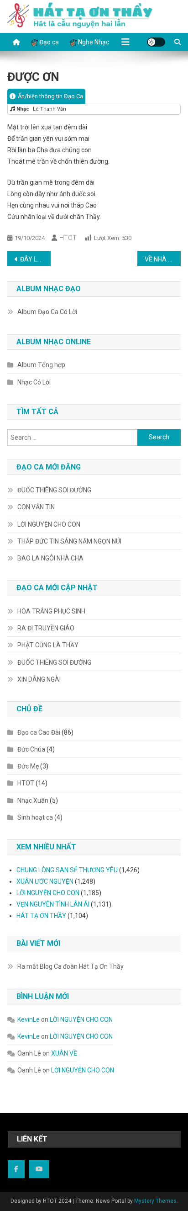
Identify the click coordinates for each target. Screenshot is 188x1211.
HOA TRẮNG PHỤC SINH (51, 611)
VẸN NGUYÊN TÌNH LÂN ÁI (52, 904)
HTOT (68, 237)
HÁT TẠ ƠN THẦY (41, 915)
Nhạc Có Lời (34, 382)
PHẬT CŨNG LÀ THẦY (47, 645)
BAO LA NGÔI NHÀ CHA (50, 558)
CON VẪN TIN (36, 507)
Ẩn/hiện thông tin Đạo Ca (50, 96)
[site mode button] (156, 42)
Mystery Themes (155, 1201)
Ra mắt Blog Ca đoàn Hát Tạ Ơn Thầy (70, 966)
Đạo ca (48, 42)
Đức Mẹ (28, 766)
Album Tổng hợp (41, 364)
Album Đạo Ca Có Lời (47, 311)
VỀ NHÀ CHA (163, 259)
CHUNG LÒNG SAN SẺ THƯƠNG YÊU (67, 870)
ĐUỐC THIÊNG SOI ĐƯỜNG (54, 490)
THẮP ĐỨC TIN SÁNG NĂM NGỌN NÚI (69, 541)
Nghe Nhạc (93, 42)
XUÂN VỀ (64, 1053)
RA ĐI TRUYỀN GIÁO (45, 628)
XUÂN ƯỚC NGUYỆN (44, 881)
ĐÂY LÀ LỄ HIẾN (35, 259)
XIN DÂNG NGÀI (39, 679)
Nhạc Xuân (32, 800)
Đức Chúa (31, 749)
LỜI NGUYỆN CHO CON (48, 524)
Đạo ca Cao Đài (38, 732)
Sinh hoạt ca (35, 817)
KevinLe (28, 1019)
